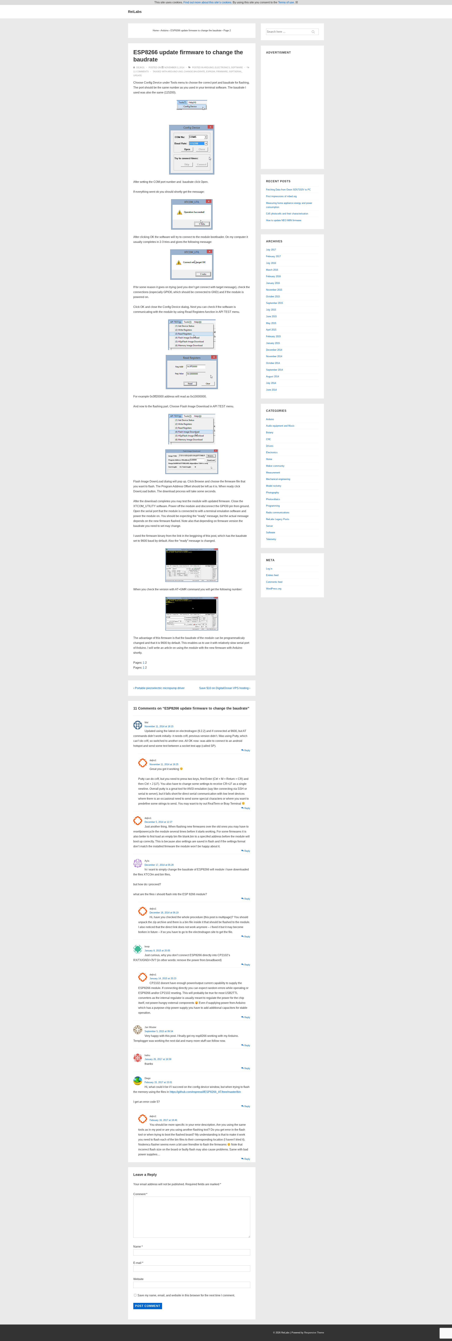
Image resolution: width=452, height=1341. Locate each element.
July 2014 (271, 383)
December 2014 (274, 349)
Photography (272, 492)
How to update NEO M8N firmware (283, 220)
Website (138, 1279)
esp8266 (210, 71)
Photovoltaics (273, 499)
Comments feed (274, 582)
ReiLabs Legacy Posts (277, 519)
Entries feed (272, 575)
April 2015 (271, 329)
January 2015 (273, 343)
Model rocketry (273, 486)
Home (269, 459)
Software (237, 67)
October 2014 (273, 363)
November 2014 (274, 356)
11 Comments (141, 71)
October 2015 (273, 296)
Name (137, 1246)
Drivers (269, 446)
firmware (222, 71)
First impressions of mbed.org (281, 196)
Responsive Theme (314, 1332)
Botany (269, 432)
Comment (140, 1194)
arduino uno (175, 71)
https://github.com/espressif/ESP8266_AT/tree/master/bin (205, 1091)
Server (269, 526)
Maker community (275, 466)
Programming (273, 505)
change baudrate (194, 71)
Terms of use (286, 2)
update (137, 75)
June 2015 (271, 316)
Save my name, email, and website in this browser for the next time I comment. (186, 1295)
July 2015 (271, 309)
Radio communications (277, 512)
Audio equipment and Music (280, 425)
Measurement (273, 472)
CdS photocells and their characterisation (287, 213)
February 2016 (273, 276)
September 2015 (274, 303)
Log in (269, 568)
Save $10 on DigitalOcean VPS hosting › (224, 688)
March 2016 (272, 269)
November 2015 (274, 289)
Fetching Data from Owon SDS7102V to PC (288, 189)
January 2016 (273, 283)
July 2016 (271, 263)
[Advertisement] (292, 111)
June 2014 (271, 389)
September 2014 (274, 369)
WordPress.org (273, 588)
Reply (247, 750)
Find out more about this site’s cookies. (207, 2)
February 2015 (273, 336)
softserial (235, 71)
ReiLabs (135, 12)
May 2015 (271, 323)
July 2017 (271, 249)
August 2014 (272, 376)
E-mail (137, 1262)
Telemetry (271, 539)
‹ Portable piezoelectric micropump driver (159, 688)
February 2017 (273, 256)
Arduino (209, 67)
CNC (268, 439)
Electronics (222, 67)
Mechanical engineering (278, 479)
